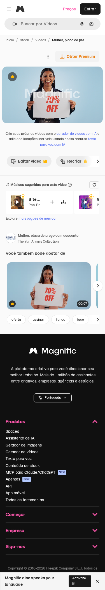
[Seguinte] (98, 161)
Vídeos (40, 40)
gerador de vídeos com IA (77, 133)
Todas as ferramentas (25, 499)
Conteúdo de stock (23, 465)
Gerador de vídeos (22, 451)
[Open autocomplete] (12, 24)
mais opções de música (36, 218)
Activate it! (79, 581)
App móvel (15, 492)
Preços (69, 9)
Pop (32, 205)
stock (24, 40)
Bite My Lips (36, 199)
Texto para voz (19, 458)
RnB (39, 205)
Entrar (90, 9)
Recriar (70, 163)
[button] (53, 397)
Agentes (18, 479)
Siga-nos (15, 546)
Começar (15, 514)
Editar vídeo (26, 163)
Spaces (12, 431)
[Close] (97, 581)
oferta (16, 319)
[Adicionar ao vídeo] (52, 202)
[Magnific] (52, 352)
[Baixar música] (63, 202)
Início (10, 40)
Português (53, 397)
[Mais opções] (47, 56)
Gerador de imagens (24, 445)
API (9, 486)
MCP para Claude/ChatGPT (35, 472)
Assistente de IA (20, 438)
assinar (38, 319)
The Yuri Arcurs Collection (38, 241)
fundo (60, 319)
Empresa (15, 530)
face (80, 319)
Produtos (15, 421)
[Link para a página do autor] (11, 239)
